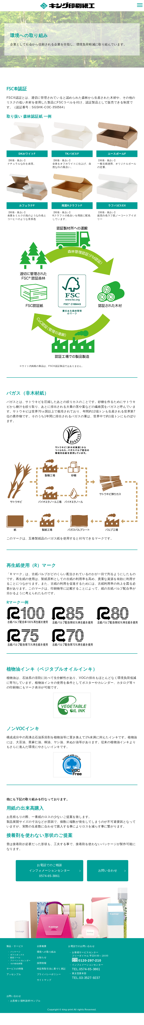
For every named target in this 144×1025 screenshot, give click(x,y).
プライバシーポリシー (49, 974)
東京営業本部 (86, 976)
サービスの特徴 (15, 968)
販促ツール (15, 958)
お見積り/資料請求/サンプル (25, 1000)
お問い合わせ (107, 870)
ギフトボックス (17, 955)
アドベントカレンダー (20, 961)
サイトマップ (44, 980)
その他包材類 (16, 964)
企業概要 (41, 946)
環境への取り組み (46, 952)
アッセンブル (14, 974)
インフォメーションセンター (87, 967)
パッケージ (15, 952)
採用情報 (41, 963)
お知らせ (41, 957)
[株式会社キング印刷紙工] (67, 5)
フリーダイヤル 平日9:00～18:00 (90, 958)
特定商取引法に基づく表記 (51, 968)
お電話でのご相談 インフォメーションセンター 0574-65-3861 (49, 870)
